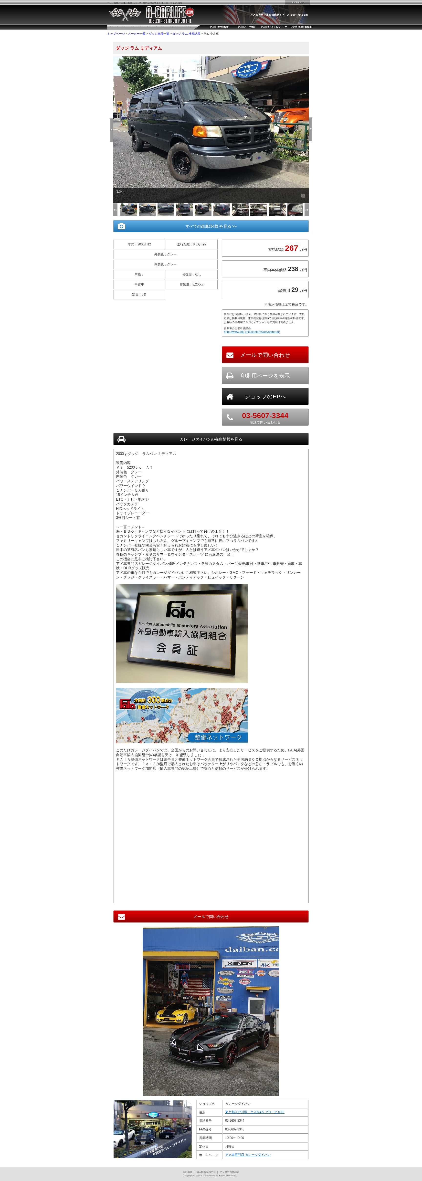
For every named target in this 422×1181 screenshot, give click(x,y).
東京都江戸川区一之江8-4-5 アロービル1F (255, 1112)
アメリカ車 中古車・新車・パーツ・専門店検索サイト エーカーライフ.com (144, 3)
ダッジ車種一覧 (159, 33)
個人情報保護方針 (206, 1172)
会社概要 (187, 1172)
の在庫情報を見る (211, 439)
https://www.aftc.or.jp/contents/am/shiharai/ (252, 332)
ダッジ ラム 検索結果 (186, 33)
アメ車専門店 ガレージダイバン (248, 1155)
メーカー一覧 (137, 33)
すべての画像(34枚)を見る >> (211, 226)
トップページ (116, 33)
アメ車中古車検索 (229, 1172)
